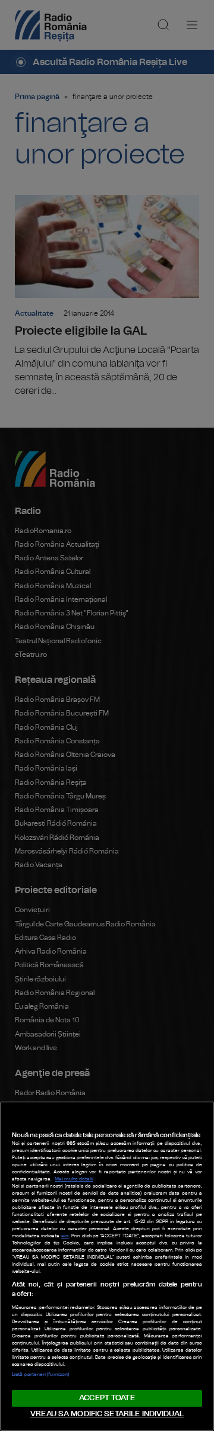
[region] (107, 1266)
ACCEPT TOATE (107, 1398)
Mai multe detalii (74, 1179)
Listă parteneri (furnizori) (40, 1374)
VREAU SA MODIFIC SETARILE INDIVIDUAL (107, 1414)
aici (65, 1236)
